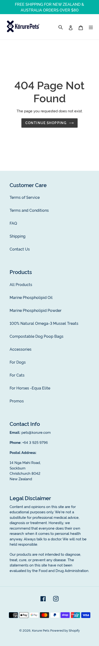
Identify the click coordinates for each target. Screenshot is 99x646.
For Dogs (18, 362)
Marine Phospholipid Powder (36, 310)
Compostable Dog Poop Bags (36, 336)
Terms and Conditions (29, 210)
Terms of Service (25, 197)
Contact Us (20, 249)
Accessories (20, 349)
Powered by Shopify (65, 630)
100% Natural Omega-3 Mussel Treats (44, 323)
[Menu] (91, 27)
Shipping (17, 236)
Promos (17, 400)
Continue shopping (46, 123)
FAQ (13, 223)
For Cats (17, 374)
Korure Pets (40, 630)
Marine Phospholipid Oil (31, 297)
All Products (21, 284)
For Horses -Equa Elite (30, 387)
